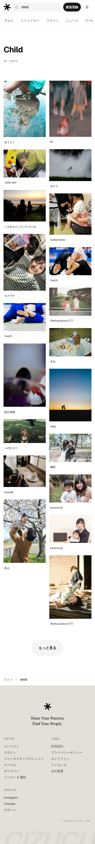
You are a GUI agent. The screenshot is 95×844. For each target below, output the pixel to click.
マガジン (52, 21)
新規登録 (72, 7)
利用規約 (57, 746)
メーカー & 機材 (15, 777)
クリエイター (30, 21)
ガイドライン (60, 759)
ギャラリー (11, 771)
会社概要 (57, 771)
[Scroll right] (91, 21)
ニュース (72, 21)
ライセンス (58, 765)
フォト (9, 21)
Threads (9, 804)
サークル (10, 765)
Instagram (11, 798)
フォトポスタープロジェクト (24, 759)
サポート (10, 810)
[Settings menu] (87, 7)
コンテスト (11, 746)
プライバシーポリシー (66, 752)
